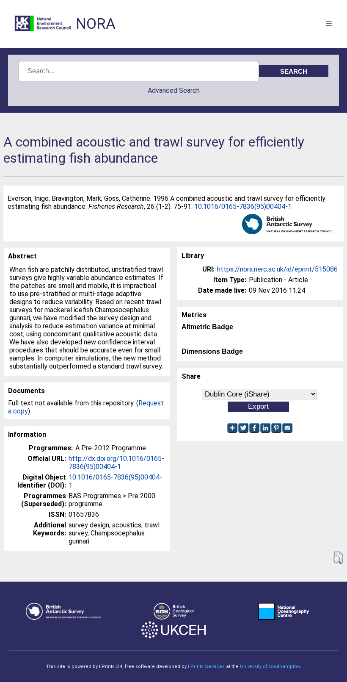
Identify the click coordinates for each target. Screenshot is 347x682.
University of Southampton (270, 666)
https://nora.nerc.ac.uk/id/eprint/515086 (277, 269)
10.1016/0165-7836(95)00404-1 (243, 206)
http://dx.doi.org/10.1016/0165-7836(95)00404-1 (116, 463)
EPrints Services (206, 666)
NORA (96, 24)
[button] (338, 558)
